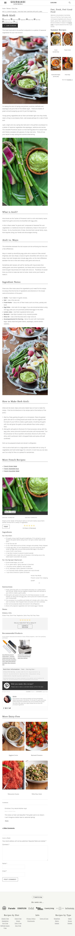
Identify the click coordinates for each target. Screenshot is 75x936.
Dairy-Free (14, 8)
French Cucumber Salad (11, 471)
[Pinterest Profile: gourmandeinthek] (7, 686)
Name (4, 863)
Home (3, 8)
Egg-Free (18, 926)
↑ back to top (37, 897)
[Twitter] (10, 708)
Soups (70, 921)
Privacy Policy (31, 918)
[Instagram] (8, 708)
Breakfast (57, 918)
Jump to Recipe (11, 25)
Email (4, 871)
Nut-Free (5, 923)
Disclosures (31, 921)
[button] (6, 19)
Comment (5, 844)
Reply (7, 821)
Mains (57, 921)
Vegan (18, 921)
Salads (57, 923)
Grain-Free (18, 918)
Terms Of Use (44, 918)
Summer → (70, 79)
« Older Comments (8, 828)
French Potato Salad (10, 466)
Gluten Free (5, 918)
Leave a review (25, 626)
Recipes (9, 8)
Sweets (70, 923)
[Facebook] (3, 708)
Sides (70, 918)
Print (6, 526)
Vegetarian (5, 921)
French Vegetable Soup (11, 468)
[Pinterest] (6, 708)
